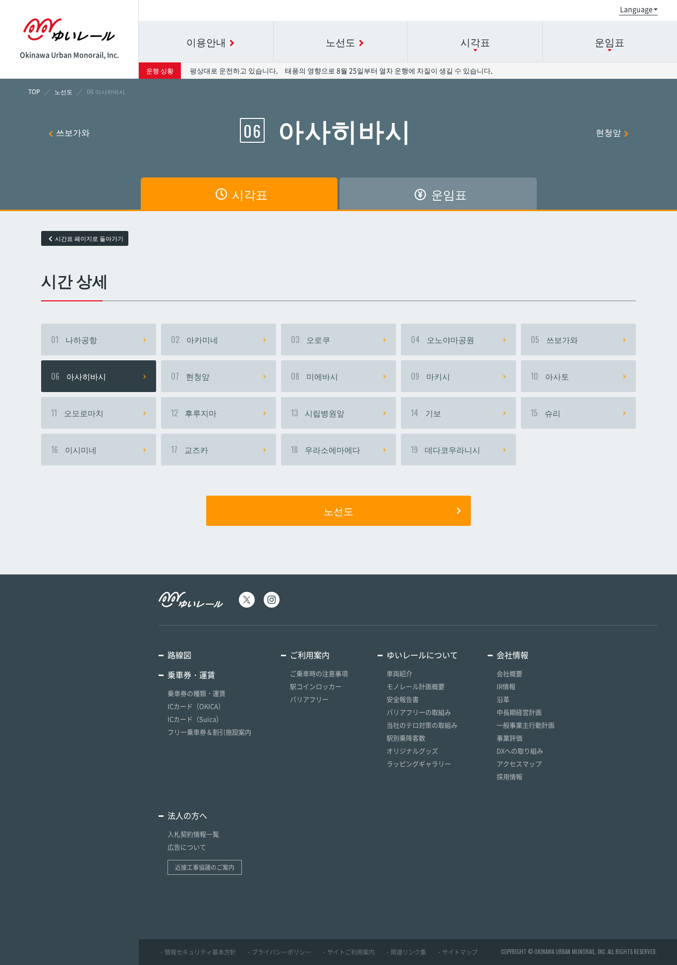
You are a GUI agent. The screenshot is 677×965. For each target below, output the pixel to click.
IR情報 (506, 686)
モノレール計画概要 (416, 686)
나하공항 (74, 339)
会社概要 (509, 673)
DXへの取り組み (520, 750)
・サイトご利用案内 (348, 952)
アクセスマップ (519, 763)
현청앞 (608, 132)
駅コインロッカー (315, 686)
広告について (187, 846)
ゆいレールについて (422, 655)
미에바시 (314, 376)
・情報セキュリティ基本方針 (197, 952)
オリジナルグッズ (412, 750)
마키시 (430, 376)
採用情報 (509, 776)
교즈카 (189, 449)
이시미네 (74, 449)
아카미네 (194, 339)
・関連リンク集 (405, 952)
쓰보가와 (73, 132)
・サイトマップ (457, 952)
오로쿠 (310, 339)
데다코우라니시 (445, 449)
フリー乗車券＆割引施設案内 (209, 732)
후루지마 (194, 413)
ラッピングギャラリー (419, 763)
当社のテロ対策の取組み (422, 725)
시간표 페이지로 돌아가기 (89, 238)
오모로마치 (77, 413)
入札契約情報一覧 (193, 834)
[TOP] (34, 91)
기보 (426, 413)
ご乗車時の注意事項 (319, 673)
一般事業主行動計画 (526, 725)
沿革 (503, 699)
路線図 (179, 655)
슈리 (546, 413)
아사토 (550, 376)
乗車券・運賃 (191, 675)
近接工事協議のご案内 (204, 867)
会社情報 (512, 655)
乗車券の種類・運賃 (197, 693)
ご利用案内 (310, 655)
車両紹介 (399, 673)
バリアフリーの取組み (419, 712)
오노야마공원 (442, 339)
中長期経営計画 (519, 712)
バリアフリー (309, 699)
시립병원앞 (317, 413)
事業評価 (509, 737)
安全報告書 (403, 699)
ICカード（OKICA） (196, 706)
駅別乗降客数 (406, 737)
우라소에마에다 (325, 449)
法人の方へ (187, 815)
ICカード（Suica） (195, 719)
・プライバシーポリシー (278, 952)
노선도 (338, 510)
